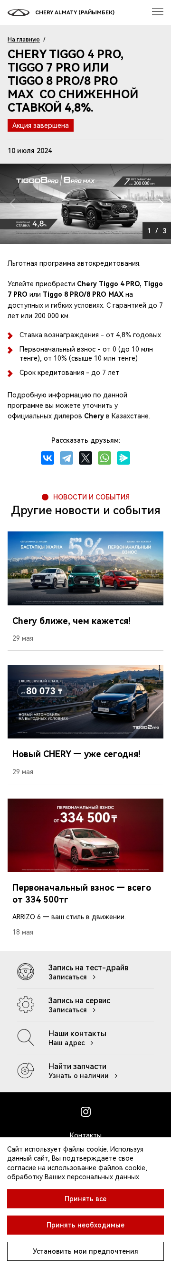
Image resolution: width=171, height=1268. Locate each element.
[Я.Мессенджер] (123, 458)
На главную (24, 39)
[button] (159, 203)
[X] (85, 458)
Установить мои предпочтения (85, 1251)
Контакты (86, 1135)
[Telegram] (66, 458)
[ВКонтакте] (47, 458)
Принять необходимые (85, 1225)
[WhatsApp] (104, 458)
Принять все (85, 1199)
